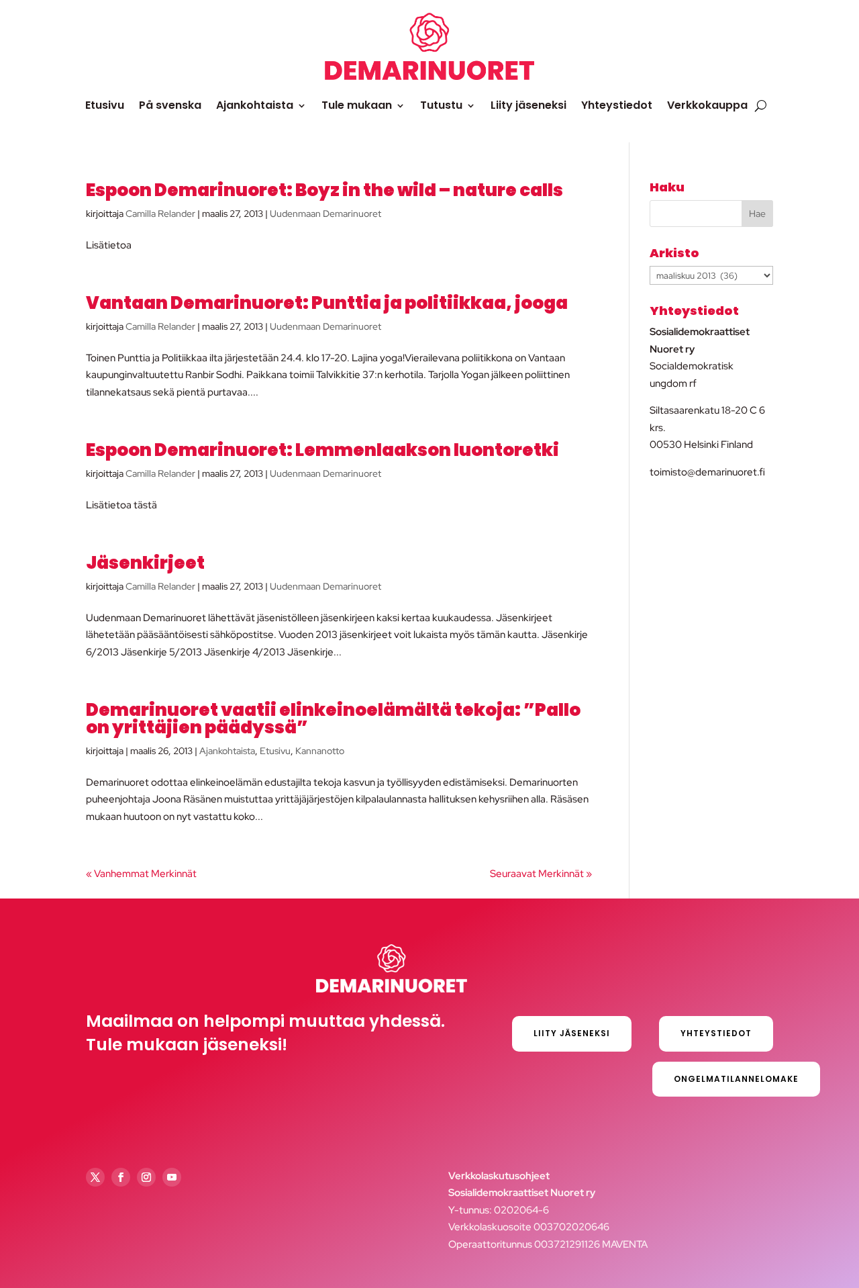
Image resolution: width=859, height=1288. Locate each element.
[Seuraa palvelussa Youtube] (171, 1177)
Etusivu (104, 105)
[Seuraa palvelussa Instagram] (146, 1177)
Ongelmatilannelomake (736, 1079)
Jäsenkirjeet (145, 563)
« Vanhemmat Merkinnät (141, 873)
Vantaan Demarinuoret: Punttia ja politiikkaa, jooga (327, 303)
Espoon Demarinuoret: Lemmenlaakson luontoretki (322, 450)
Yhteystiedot (616, 105)
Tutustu (441, 105)
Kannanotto (319, 751)
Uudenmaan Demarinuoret (325, 214)
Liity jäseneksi (528, 105)
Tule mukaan (356, 105)
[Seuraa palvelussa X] (95, 1177)
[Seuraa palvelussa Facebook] (120, 1177)
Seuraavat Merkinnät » (541, 873)
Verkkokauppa (707, 105)
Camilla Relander (160, 214)
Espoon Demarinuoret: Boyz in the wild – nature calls (324, 190)
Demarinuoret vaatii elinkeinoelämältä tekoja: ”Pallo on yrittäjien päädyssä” (333, 718)
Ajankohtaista (254, 105)
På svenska (170, 105)
